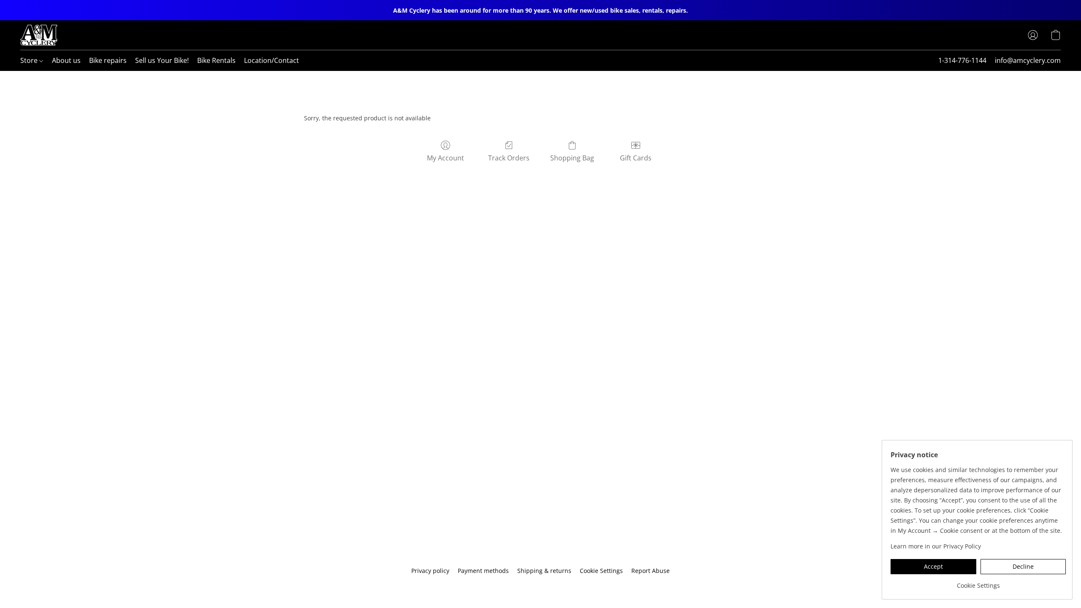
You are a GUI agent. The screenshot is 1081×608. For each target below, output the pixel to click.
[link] (978, 582)
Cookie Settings (601, 571)
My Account (445, 158)
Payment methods (483, 571)
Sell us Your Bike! (162, 60)
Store (29, 60)
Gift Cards (636, 158)
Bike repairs (108, 60)
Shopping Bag (572, 158)
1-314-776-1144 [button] (962, 60)
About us (66, 60)
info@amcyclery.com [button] (1028, 60)
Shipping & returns (544, 571)
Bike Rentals (216, 60)
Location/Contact (271, 60)
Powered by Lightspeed (540, 585)
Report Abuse (650, 571)
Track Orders (509, 158)
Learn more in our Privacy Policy (936, 546)
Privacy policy (430, 571)
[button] (38, 35)
